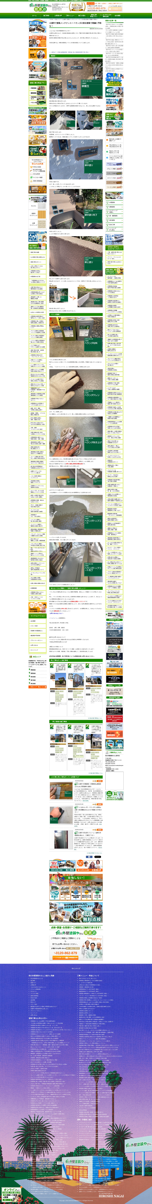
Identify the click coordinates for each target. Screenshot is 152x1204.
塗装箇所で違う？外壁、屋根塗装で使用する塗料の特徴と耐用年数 (95, 1170)
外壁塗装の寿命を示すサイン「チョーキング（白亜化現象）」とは (47, 1085)
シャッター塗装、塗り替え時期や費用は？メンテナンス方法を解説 (95, 1090)
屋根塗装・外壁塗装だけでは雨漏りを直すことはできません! (46, 1053)
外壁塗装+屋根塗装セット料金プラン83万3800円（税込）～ (94, 993)
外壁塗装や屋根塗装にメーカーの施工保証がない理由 (115, 398)
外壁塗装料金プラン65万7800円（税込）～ (90, 989)
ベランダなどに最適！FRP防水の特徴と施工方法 (38, 544)
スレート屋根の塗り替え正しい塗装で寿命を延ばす (38, 457)
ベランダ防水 (37, 103)
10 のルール (34, 991)
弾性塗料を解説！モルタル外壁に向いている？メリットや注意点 (47, 1189)
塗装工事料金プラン (93, 15)
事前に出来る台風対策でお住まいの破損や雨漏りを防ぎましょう (47, 1161)
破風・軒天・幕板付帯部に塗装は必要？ (37, 409)
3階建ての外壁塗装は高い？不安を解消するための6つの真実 (46, 1051)
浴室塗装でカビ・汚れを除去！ (36, 515)
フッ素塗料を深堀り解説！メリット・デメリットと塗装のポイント (47, 1187)
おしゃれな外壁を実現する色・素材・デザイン (115, 543)
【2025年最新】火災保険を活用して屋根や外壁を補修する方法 (94, 1006)
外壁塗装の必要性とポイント (86, 1010)
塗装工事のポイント (36, 262)
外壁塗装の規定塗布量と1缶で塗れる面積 (114, 480)
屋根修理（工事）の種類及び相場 (36, 297)
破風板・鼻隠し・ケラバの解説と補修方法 (38, 413)
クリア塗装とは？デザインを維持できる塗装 (38, 346)
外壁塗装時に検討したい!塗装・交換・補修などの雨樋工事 (93, 1071)
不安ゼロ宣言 (34, 997)
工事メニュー (70, 15)
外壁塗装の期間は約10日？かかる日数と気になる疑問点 (44, 1038)
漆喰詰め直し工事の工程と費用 (113, 466)
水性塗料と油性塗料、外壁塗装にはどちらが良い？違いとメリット (95, 1176)
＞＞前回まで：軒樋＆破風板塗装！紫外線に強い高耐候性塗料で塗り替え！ (69, 52)
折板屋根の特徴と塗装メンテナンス (35, 481)
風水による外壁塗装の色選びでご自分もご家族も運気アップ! (46, 1036)
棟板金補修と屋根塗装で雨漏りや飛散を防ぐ (37, 530)
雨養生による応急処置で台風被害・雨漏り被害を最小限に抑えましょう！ (49, 1163)
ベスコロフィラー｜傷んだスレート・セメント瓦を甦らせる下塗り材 (96, 1131)
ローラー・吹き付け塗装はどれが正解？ (113, 475)
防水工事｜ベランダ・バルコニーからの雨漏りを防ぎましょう (94, 1030)
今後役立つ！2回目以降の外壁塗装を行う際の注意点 (92, 1023)
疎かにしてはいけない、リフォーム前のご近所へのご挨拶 (45, 1047)
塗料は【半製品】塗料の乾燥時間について (37, 568)
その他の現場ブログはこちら (94, 853)
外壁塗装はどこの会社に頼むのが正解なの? (41, 1116)
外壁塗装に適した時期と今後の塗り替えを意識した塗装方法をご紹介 (48, 1081)
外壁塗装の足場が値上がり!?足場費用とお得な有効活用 (93, 1114)
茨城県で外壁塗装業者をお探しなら (39, 1008)
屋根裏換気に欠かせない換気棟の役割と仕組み (37, 559)
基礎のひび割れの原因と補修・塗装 (112, 528)
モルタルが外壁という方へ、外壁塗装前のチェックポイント (94, 1187)
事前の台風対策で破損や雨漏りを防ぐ (113, 519)
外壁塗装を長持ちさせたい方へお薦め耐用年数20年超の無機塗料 (95, 1178)
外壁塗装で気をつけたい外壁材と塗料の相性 (37, 593)
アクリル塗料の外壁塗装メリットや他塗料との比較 (38, 331)
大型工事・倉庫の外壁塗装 (85, 1105)
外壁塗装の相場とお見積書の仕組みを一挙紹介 (90, 997)
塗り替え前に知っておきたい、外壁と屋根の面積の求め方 (45, 1126)
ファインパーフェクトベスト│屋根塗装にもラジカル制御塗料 (94, 1124)
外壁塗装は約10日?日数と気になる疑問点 (113, 325)
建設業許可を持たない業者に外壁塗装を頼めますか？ (44, 1006)
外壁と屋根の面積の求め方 (38, 583)
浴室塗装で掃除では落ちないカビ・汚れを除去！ (91, 1088)
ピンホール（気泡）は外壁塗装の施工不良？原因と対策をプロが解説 (48, 1096)
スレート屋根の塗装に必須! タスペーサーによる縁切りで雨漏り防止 (47, 1113)
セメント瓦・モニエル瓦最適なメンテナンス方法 (37, 491)
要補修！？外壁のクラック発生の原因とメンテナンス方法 (45, 1088)
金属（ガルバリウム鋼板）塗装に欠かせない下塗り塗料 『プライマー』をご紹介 (99, 1185)
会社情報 (33, 1000)
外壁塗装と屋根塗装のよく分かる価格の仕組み (90, 980)
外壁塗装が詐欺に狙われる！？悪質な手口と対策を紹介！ (45, 1107)
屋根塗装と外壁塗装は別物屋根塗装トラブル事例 (38, 394)
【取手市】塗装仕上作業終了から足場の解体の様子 (114, 69)
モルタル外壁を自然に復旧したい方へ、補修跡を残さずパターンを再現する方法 (50, 1094)
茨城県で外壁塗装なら (37, 630)
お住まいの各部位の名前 (37, 312)
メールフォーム (53, 618)
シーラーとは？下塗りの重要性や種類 (113, 388)
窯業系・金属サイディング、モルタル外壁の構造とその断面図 (46, 1129)
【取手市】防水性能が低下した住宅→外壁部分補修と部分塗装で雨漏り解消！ (114, 59)
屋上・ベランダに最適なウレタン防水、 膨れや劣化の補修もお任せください (50, 1146)
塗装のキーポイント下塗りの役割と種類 (113, 378)
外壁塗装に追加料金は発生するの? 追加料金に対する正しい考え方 (95, 1036)
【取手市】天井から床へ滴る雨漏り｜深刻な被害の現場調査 (114, 46)
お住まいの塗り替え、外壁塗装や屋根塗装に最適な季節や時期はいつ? (48, 1083)
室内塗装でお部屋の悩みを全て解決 (88, 1028)
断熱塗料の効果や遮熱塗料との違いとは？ (114, 509)
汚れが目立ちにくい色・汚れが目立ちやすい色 (115, 145)
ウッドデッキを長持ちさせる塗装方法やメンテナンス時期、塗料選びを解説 (98, 1086)
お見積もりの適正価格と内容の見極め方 (114, 316)
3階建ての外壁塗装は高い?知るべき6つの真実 (115, 340)
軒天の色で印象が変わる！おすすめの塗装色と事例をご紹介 (94, 1064)
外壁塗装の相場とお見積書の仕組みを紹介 (114, 306)
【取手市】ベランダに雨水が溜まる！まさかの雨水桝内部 (114, 54)
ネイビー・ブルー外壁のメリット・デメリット (114, 548)
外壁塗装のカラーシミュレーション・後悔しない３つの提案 (45, 1034)
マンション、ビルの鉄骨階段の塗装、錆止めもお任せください (94, 1082)
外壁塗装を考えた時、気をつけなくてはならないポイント (45, 1101)
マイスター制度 (34, 993)
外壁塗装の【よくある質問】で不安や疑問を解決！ (43, 1021)
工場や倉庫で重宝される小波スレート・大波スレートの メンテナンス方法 (49, 1135)
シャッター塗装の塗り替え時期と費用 (36, 520)
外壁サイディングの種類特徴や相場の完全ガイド (37, 370)
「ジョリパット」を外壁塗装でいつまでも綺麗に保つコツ (45, 1131)
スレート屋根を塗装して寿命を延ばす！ (89, 1103)
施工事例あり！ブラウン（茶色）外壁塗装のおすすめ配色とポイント (48, 1185)
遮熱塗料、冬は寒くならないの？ (87, 1167)
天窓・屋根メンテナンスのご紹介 (37, 428)
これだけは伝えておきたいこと (38, 987)
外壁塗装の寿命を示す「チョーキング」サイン (37, 355)
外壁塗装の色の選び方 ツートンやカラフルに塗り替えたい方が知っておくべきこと (51, 1029)
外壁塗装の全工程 (35, 276)
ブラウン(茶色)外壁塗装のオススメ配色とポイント (114, 572)
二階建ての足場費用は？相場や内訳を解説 (114, 417)
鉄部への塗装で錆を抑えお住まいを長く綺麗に (37, 496)
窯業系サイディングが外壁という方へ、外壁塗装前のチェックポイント (96, 1189)
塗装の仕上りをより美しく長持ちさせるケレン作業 (38, 384)
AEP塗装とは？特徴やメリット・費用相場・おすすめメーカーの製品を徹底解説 (99, 1165)
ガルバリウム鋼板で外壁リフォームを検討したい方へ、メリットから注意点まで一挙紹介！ (53, 1075)
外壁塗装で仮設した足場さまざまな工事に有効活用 (115, 407)
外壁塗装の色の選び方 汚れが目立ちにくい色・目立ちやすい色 (46, 1027)
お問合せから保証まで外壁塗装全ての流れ (89, 985)
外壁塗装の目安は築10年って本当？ (35, 271)
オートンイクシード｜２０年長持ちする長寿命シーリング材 (94, 1155)
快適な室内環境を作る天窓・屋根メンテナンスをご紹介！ (93, 1067)
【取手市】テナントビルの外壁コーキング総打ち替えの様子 (114, 50)
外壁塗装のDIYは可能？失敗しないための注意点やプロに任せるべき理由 (49, 1064)
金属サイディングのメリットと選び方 (36, 472)
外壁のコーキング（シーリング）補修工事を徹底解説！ (93, 1038)
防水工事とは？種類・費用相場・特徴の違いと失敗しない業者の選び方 (48, 1142)
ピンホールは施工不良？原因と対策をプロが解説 (37, 380)
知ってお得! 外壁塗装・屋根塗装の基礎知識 (41, 1055)
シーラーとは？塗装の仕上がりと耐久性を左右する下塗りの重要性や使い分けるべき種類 (101, 1180)
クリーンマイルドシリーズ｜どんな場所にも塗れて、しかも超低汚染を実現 (98, 1152)
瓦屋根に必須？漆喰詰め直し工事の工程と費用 (90, 1051)
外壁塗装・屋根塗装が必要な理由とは (40, 1057)
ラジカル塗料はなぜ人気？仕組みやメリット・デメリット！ (45, 1191)
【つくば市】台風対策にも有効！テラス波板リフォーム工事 (114, 31)
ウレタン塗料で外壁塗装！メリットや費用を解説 (38, 336)
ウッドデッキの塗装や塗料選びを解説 (37, 510)
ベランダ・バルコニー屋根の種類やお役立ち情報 (38, 534)
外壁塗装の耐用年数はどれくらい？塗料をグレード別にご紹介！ (47, 1079)
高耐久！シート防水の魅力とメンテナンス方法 (37, 554)
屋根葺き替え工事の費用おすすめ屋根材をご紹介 (37, 302)
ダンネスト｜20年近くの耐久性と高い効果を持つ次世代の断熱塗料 (95, 1148)
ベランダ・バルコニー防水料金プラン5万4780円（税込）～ (94, 995)
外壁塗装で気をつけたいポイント (37, 399)
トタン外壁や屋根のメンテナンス (36, 476)
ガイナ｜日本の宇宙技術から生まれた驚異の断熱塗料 (92, 1150)
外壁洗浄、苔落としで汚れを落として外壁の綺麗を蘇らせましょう (95, 1097)
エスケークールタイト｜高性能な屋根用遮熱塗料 (91, 1137)
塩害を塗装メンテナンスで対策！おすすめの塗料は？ (44, 1152)
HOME (51, 19)
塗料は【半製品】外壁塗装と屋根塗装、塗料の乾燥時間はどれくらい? (48, 1118)
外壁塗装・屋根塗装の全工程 (86, 987)
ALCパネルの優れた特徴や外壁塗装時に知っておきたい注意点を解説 (48, 1124)
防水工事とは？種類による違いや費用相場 (38, 539)
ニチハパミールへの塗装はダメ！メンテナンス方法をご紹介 (45, 1157)
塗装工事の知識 (35, 252)
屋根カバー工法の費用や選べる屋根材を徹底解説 (37, 307)
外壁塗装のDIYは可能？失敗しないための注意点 (114, 427)
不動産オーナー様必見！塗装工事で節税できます (114, 403)
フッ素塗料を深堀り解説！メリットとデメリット (115, 577)
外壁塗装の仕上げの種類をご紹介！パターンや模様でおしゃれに (47, 1193)
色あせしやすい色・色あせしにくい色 (114, 151)
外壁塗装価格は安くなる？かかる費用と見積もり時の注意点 (94, 1002)
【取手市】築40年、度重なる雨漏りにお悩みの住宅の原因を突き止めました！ (114, 65)
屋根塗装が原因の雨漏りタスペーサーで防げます (37, 462)
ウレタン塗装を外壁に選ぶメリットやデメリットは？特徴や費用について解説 (98, 1161)
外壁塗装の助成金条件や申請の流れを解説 (114, 286)
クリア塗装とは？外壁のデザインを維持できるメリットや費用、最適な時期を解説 (99, 1163)
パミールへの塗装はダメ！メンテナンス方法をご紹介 (115, 504)
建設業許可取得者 (35, 635)
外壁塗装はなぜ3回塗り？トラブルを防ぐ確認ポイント (44, 1103)
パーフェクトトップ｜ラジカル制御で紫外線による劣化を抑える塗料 (96, 1122)
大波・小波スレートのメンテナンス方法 (37, 597)
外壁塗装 (37, 88)
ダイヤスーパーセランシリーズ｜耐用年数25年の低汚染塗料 (94, 1133)
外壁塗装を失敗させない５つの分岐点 (114, 291)
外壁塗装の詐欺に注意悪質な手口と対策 (113, 320)
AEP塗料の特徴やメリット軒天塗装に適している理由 (115, 606)
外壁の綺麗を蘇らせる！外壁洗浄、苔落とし (114, 485)
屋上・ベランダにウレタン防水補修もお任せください (38, 549)
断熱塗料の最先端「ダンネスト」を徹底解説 (115, 514)
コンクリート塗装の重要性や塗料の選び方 (37, 525)
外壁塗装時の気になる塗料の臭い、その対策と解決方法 (44, 1049)
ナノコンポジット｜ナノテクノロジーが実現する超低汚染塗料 (94, 1142)
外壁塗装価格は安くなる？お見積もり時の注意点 (38, 292)
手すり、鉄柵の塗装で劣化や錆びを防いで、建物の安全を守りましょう (96, 1084)
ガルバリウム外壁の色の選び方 (113, 364)
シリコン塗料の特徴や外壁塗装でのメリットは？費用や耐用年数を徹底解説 (98, 1157)
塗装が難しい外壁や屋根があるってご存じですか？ (115, 432)
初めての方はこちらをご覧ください (88, 978)
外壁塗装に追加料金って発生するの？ (113, 296)
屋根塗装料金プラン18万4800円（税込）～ (90, 991)
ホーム (34, 15)
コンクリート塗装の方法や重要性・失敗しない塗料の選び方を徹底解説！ (97, 1092)
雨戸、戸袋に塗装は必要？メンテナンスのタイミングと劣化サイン (95, 1095)
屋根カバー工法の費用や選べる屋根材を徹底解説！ (91, 1019)
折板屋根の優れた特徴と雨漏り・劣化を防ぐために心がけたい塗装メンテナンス (99, 1045)
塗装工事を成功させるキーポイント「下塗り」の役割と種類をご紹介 (96, 1183)
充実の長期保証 (34, 995)
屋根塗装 (37, 93)
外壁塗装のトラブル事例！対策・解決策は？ (115, 533)
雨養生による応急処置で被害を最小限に (114, 524)
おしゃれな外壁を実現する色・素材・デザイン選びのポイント (46, 1172)
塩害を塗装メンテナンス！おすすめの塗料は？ (38, 563)
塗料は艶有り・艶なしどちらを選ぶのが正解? (114, 446)
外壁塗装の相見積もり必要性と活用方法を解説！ (115, 301)
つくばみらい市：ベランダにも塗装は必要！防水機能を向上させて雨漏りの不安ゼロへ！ (88, 810)
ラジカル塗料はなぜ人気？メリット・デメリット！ (115, 601)
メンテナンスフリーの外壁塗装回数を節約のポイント (115, 354)
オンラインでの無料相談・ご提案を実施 (114, 277)
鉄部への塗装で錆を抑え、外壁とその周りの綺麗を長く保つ (94, 1079)
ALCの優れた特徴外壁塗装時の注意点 (36, 578)
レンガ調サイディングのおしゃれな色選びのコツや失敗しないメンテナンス (49, 1090)
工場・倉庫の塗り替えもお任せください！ (115, 253)
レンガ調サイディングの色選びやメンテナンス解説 (38, 365)
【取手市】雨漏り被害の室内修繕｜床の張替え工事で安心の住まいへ (114, 36)
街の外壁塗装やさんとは (37, 978)
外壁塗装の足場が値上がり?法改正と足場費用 (115, 412)
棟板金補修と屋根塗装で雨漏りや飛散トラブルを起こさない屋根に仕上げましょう (51, 1137)
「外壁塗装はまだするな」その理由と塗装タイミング (38, 281)
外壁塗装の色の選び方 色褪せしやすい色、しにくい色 (44, 1025)
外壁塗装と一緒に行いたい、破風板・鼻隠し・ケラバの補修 (94, 1060)
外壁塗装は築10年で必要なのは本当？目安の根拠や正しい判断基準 (47, 1040)
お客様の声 (58, 15)
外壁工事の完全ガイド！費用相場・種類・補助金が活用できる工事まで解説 (49, 1044)
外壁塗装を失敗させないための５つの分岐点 (42, 1032)
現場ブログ (58, 19)
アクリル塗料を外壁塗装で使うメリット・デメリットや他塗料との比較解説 (98, 1159)
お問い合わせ (34, 645)
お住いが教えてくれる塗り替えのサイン (37, 266)
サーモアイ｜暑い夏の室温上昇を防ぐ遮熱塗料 (90, 1126)
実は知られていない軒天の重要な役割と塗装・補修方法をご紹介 (95, 1062)
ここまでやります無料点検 (105, 15)
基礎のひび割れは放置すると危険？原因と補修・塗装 (44, 1165)
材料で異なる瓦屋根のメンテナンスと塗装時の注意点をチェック (95, 1054)
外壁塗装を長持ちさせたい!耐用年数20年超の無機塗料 (115, 393)
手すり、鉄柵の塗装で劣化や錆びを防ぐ (37, 505)
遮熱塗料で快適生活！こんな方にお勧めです (90, 1139)
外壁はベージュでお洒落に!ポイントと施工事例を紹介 (115, 567)
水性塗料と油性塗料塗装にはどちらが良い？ (114, 451)
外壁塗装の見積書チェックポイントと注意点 (115, 311)
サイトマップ (34, 650)
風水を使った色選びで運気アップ (115, 139)
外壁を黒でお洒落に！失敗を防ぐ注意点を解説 (114, 558)
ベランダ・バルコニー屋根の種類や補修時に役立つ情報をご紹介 (47, 1139)
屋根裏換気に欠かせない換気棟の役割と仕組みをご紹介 (44, 1150)
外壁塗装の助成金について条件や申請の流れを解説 (91, 1034)
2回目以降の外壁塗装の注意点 (112, 369)
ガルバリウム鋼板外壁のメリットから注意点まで (114, 359)
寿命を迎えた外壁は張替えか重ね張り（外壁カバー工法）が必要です (96, 1021)
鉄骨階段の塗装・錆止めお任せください (37, 501)
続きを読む (86, 800)
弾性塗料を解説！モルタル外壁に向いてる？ (115, 582)
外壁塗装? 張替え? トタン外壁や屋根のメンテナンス (92, 1043)
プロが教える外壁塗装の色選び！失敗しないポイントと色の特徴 (47, 1023)
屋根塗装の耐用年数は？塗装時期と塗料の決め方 (114, 538)
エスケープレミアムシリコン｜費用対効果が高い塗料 (92, 1135)
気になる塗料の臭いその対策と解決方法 (113, 335)
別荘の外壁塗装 (83, 1110)
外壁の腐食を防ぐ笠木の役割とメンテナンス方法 (38, 433)
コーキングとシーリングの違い (38, 573)
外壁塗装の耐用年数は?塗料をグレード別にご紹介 (38, 317)
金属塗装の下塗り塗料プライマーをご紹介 (113, 383)
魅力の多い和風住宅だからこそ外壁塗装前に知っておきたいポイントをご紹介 (98, 1049)
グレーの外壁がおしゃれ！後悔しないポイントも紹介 (115, 553)
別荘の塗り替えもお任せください (115, 262)
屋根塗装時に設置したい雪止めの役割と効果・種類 (38, 442)
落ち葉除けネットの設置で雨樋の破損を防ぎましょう (92, 1075)
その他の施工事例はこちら (95, 718)
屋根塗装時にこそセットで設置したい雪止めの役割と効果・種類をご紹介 (97, 1073)
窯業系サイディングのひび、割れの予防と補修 (114, 437)
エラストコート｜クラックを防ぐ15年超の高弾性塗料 (92, 1144)
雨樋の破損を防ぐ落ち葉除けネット (35, 447)
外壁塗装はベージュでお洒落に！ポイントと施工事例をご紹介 (46, 1183)
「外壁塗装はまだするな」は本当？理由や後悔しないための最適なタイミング (50, 1042)
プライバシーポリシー (37, 640)
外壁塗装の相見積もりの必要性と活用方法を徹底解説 (44, 1105)
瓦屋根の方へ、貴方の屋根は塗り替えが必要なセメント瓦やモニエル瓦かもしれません (100, 1056)
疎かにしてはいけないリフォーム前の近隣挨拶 (114, 330)
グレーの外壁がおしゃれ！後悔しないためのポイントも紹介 (45, 1176)
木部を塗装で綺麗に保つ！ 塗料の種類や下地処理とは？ (45, 1155)
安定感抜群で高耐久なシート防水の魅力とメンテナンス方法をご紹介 (48, 1148)
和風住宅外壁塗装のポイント (113, 461)
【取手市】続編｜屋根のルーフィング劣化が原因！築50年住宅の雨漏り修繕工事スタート (114, 41)
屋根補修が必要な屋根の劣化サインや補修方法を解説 (92, 1077)
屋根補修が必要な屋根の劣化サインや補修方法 (37, 452)
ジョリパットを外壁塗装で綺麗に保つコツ (115, 470)
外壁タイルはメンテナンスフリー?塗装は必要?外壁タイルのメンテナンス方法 (98, 1047)
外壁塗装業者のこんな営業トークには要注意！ (115, 422)
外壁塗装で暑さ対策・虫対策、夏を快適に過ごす (91, 1112)
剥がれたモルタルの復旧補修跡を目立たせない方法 (38, 375)
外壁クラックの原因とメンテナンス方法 (37, 360)
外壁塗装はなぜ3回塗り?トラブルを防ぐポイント (37, 404)
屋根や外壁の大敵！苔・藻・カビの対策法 (113, 490)
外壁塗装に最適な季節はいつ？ (37, 326)
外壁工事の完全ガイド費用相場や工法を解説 (37, 288)
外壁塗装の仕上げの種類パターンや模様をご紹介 (114, 587)
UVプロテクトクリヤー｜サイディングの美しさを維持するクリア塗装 (96, 1146)
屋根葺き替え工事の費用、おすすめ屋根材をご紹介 (91, 1017)
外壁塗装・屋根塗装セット (37, 98)
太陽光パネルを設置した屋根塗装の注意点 (114, 495)
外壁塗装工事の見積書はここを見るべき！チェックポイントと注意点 (96, 1000)
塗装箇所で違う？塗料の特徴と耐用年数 (113, 374)
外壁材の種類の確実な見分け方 (112, 349)
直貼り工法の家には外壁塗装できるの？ (113, 441)
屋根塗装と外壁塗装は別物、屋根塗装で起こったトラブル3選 (46, 1111)
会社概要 (117, 15)
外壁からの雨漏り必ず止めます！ (87, 1008)
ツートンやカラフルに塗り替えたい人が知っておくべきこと (115, 157)
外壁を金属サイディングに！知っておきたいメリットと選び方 (94, 1041)
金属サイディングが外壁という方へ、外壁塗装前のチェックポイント (96, 1191)
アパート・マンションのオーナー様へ (114, 257)
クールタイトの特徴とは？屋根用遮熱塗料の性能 (115, 596)
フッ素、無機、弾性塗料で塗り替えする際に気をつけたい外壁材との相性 (49, 1133)
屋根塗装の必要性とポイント (86, 1013)
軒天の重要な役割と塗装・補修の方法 (36, 418)
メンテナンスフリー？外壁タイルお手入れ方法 (114, 456)
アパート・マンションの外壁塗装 (87, 1107)
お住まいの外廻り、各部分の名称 (39, 1068)
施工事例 (46, 15)
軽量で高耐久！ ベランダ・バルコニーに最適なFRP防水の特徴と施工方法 (49, 1144)
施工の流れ (82, 15)
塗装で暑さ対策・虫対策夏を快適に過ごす (37, 351)
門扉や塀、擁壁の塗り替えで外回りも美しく (90, 1026)
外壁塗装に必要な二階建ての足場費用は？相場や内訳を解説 (94, 1116)
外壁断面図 (34, 588)
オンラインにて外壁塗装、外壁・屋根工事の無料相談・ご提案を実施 (96, 1032)
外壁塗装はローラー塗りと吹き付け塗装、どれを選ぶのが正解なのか (48, 1120)
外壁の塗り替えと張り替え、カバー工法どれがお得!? (114, 345)
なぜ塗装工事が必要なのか (38, 257)
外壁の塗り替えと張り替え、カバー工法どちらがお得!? (44, 1066)
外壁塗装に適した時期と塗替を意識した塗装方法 (37, 321)
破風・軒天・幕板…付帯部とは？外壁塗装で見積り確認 (93, 1058)
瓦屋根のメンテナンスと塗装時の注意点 (37, 486)
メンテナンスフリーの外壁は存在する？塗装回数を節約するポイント (48, 1073)
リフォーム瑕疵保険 (36, 989)
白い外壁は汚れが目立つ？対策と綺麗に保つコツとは (115, 562)
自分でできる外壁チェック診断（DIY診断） (41, 1062)
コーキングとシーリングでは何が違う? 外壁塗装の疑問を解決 (46, 1122)
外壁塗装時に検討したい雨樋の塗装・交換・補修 (37, 438)
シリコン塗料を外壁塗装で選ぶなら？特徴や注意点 (38, 341)
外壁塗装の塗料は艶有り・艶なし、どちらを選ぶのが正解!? (94, 1174)
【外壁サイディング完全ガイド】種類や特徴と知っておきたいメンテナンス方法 (50, 1092)
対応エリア (33, 1002)
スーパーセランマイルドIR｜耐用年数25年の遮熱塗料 (92, 1129)
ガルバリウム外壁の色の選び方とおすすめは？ (42, 1077)
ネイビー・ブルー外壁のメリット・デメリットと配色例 (44, 1174)
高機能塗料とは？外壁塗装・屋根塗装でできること (38, 390)
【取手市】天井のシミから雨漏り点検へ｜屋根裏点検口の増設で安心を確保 (114, 26)
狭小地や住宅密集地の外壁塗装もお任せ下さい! (37, 467)
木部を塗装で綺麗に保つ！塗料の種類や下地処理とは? (115, 499)
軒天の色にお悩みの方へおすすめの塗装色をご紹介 (38, 423)
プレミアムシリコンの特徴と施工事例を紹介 (113, 591)
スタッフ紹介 (34, 626)
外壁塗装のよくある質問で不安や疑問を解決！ (115, 282)
